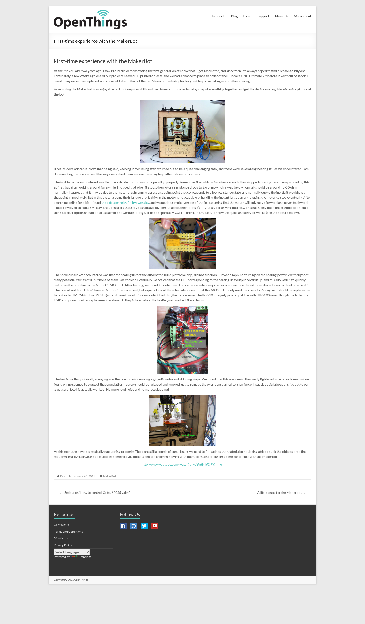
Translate (85, 556)
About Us (282, 16)
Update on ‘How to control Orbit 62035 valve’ (94, 492)
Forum (247, 16)
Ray (62, 476)
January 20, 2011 (84, 476)
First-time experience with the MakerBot (103, 61)
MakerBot (109, 476)
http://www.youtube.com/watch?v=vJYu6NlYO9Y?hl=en (182, 464)
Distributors (62, 538)
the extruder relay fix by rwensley (125, 202)
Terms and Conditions (68, 531)
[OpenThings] (90, 19)
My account (302, 16)
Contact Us (61, 525)
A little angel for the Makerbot (281, 492)
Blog (234, 16)
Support (263, 16)
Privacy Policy (63, 545)
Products (219, 16)
